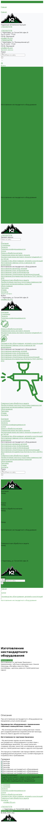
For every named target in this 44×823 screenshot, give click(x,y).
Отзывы (4, 221)
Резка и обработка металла (11, 84)
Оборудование (7, 217)
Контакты (4, 223)
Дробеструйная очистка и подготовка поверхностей (21, 161)
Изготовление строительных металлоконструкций (20, 112)
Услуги (3, 182)
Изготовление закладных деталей (14, 107)
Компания (5, 174)
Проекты (4, 72)
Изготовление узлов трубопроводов (15, 110)
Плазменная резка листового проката (15, 86)
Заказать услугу (7, 660)
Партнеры (5, 219)
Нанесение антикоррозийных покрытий (16, 163)
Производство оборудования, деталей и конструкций (22, 99)
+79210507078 (6, 563)
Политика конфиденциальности (13, 73)
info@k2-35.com (7, 38)
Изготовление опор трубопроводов (15, 108)
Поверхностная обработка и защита (15, 159)
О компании (5, 70)
